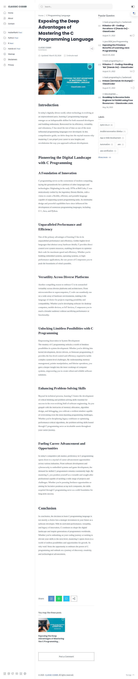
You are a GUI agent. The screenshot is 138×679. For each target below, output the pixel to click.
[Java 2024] (108, 41)
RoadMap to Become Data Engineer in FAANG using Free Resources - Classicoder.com (118, 100)
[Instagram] (8, 673)
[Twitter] (12, 673)
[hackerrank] (126, 22)
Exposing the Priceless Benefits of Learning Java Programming (116, 48)
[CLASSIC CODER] (44, 47)
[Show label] (104, 157)
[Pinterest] (25, 673)
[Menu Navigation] (4, 6)
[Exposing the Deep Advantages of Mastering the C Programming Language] (51, 625)
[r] (122, 61)
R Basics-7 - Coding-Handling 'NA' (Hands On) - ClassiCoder (118, 66)
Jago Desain (91, 675)
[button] (133, 6)
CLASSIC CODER (17, 6)
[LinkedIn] (21, 673)
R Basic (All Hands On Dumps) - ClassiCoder (118, 82)
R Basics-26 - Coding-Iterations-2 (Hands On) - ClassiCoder (116, 28)
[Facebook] (4, 673)
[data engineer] (110, 94)
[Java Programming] (120, 41)
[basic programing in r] (113, 22)
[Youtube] (16, 673)
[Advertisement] (86, 576)
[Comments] (132, 35)
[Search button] (41, 6)
